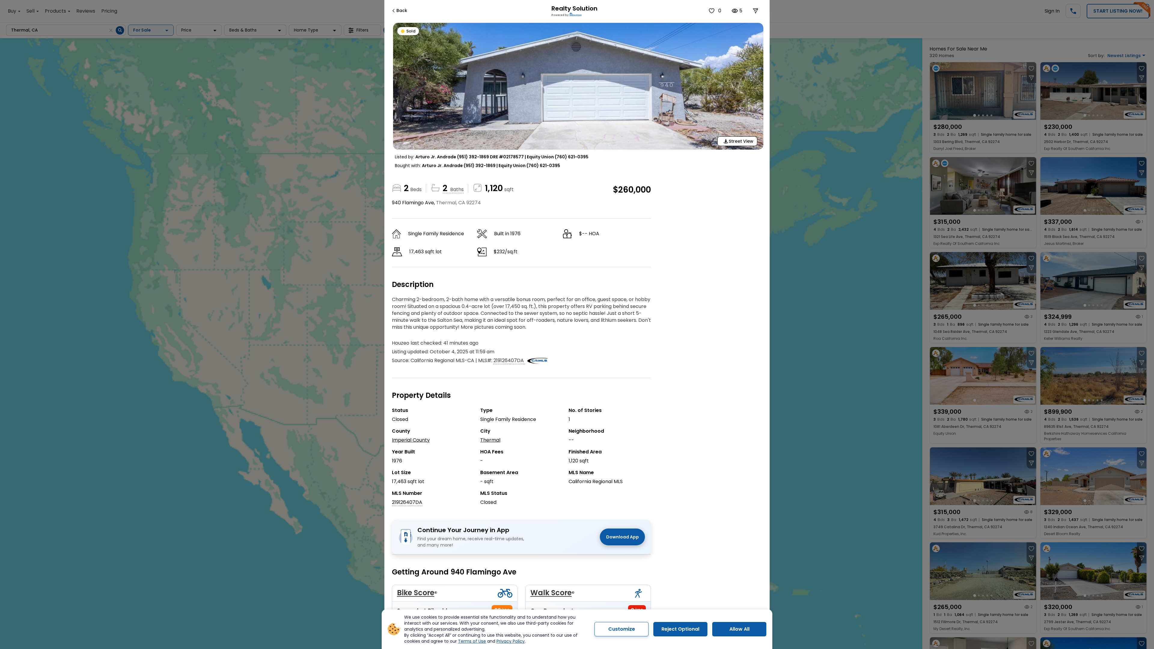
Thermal (490, 440)
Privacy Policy (510, 641)
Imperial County (411, 440)
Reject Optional (680, 629)
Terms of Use (472, 641)
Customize (621, 629)
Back (401, 11)
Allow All (739, 629)
